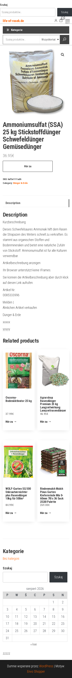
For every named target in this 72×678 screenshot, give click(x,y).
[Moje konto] (56, 20)
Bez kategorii (11, 558)
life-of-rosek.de (13, 21)
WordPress (46, 666)
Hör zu (27, 166)
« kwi (33, 644)
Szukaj (4, 4)
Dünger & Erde (20, 183)
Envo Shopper (36, 671)
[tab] (36, 203)
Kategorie (17, 30)
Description (13, 203)
